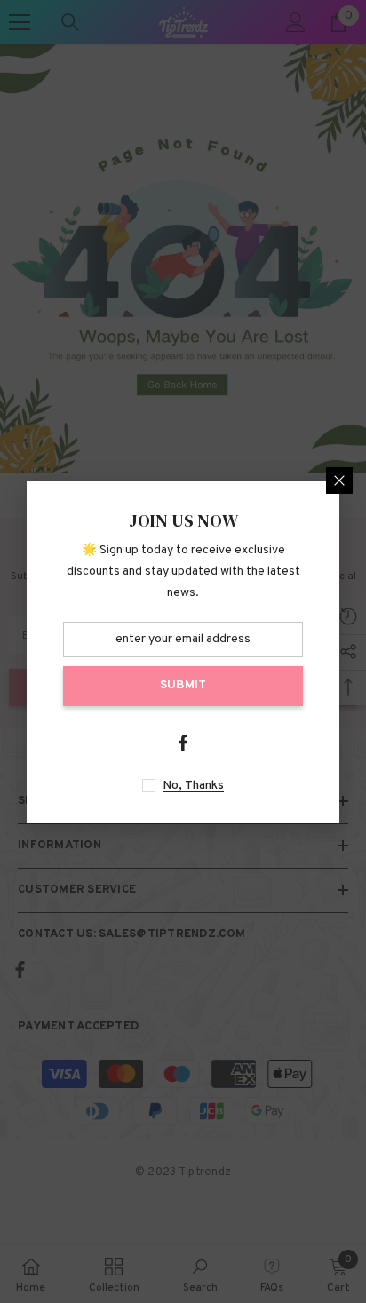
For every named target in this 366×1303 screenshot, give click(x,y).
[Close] (339, 480)
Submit (183, 685)
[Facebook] (183, 742)
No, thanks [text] (193, 785)
